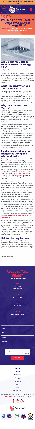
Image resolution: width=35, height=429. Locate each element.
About (17, 384)
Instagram (21, 401)
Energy (17, 378)
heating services (27, 241)
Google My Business (17, 401)
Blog (8, 28)
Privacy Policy (8, 396)
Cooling (17, 371)
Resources (17, 381)
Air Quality (17, 375)
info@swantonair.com (17, 314)
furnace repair (18, 175)
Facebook (13, 401)
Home (4, 28)
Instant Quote (17, 391)
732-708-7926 (4, 12)
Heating (17, 368)
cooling (16, 244)
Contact (17, 387)
